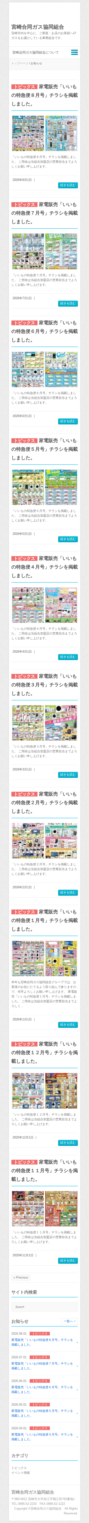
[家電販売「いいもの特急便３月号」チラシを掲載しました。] (44, 723)
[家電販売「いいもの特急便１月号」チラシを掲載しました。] (44, 958)
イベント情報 (20, 1472)
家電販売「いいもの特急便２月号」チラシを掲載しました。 (44, 802)
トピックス (19, 1468)
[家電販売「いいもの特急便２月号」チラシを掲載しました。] (44, 840)
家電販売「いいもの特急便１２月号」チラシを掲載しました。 (44, 1052)
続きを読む (68, 185)
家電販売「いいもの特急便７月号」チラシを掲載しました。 (44, 213)
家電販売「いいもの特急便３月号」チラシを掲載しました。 (44, 684)
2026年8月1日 (22, 180)
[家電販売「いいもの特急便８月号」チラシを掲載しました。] (44, 133)
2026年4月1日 (22, 651)
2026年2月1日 (22, 887)
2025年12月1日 (23, 1137)
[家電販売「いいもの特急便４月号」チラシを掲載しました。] (44, 605)
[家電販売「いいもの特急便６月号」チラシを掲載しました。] (44, 369)
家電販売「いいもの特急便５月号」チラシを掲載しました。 (44, 449)
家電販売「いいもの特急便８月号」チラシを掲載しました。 (44, 95)
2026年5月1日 (22, 534)
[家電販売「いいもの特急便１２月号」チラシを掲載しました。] (44, 1090)
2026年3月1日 (22, 769)
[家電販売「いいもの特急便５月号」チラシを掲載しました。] (44, 487)
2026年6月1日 (22, 416)
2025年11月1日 (23, 1255)
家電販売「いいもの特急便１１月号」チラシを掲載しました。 (44, 1170)
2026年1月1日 (22, 1019)
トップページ (19, 63)
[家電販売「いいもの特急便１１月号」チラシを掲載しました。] (44, 1208)
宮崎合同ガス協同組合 (37, 27)
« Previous (21, 1277)
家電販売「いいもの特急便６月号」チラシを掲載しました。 (44, 331)
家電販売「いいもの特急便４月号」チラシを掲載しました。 (44, 567)
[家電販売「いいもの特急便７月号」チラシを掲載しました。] (44, 251)
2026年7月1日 (22, 298)
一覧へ (68, 1321)
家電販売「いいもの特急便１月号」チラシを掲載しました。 (44, 920)
